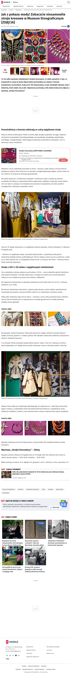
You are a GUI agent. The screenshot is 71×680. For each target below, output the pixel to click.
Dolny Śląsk (6, 476)
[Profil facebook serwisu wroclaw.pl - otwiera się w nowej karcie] (13, 638)
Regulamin (18, 652)
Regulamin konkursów (27, 652)
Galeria (64, 71)
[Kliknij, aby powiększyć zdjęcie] (12, 311)
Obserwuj (57, 490)
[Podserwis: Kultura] (14, 2)
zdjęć (5, 72)
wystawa (50, 472)
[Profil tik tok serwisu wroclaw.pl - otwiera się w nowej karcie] (10, 638)
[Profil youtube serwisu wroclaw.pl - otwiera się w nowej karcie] (16, 638)
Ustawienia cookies (50, 652)
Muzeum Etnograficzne (9, 472)
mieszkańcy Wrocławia (32, 472)
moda (43, 472)
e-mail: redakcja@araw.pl (13, 634)
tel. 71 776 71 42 (10, 632)
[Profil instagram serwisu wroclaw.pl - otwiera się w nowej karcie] (7, 638)
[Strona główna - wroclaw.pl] (5, 2)
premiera (20, 472)
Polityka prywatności (40, 652)
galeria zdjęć (59, 472)
